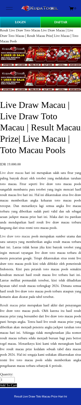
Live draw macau (11, 173)
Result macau (9, 305)
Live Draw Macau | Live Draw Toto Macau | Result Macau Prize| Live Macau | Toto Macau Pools (39, 35)
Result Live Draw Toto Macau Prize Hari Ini (40, 396)
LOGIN (20, 22)
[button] (8, 385)
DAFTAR (60, 22)
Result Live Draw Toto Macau (20, 30)
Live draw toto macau (15, 236)
